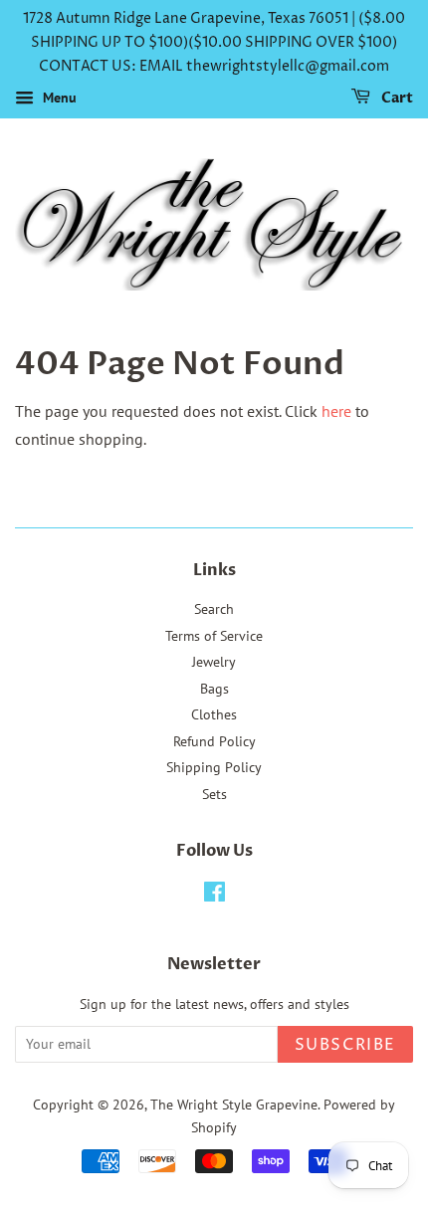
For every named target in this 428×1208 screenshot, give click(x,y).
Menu (58, 98)
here (336, 411)
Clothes (214, 714)
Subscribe (345, 1045)
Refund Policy (214, 741)
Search (214, 609)
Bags (214, 689)
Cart (395, 99)
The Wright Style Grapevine (234, 1104)
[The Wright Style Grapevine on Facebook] (214, 896)
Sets (214, 794)
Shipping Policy (214, 767)
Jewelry (214, 662)
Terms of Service (214, 636)
